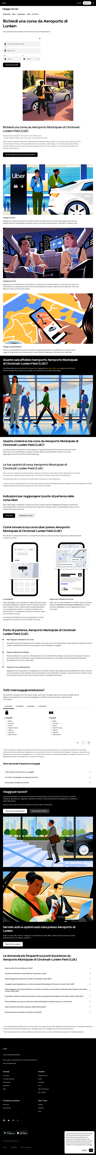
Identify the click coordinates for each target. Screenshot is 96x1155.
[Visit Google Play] (9, 1133)
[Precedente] (83, 742)
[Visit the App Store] (22, 1133)
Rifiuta (84, 1150)
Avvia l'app (9, 515)
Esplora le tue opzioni (12, 944)
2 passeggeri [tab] (8, 706)
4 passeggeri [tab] (31, 706)
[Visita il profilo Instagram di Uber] (13, 1120)
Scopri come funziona (39, 811)
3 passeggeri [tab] (20, 706)
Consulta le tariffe (11, 65)
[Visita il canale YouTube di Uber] (8, 1120)
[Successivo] (88, 742)
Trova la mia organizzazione (15, 811)
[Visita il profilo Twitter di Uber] (17, 1120)
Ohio (14, 14)
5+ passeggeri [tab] (42, 706)
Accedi (79, 3)
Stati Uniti (6, 14)
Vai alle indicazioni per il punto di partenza (20, 155)
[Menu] (93, 3)
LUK (28, 14)
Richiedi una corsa (26, 515)
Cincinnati (21, 14)
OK (91, 1150)
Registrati (87, 3)
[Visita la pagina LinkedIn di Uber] (4, 1120)
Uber (4, 3)
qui (38, 454)
